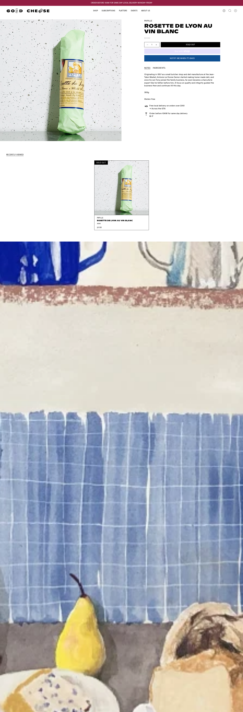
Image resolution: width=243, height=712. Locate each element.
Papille (148, 20)
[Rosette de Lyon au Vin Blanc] (121, 188)
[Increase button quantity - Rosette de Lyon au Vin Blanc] (156, 44)
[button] (95, 11)
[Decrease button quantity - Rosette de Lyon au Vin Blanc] (147, 44)
